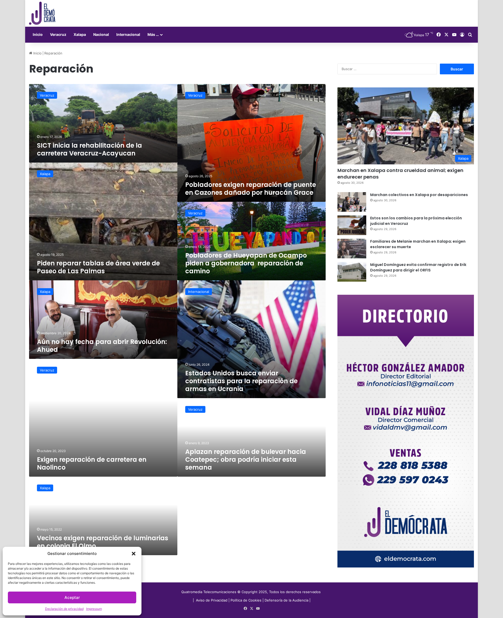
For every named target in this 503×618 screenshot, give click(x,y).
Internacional (128, 34)
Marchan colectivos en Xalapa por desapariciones (419, 194)
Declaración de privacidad (64, 609)
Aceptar (72, 597)
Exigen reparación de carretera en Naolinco (91, 463)
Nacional (101, 34)
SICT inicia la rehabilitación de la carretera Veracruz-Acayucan (89, 149)
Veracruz (58, 34)
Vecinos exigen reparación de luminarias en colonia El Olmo (102, 542)
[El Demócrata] (42, 13)
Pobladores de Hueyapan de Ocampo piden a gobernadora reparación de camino (246, 263)
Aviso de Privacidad (212, 600)
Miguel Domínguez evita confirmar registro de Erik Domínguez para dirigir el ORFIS (418, 267)
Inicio (38, 34)
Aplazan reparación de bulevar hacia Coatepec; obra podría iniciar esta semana (245, 459)
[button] (133, 553)
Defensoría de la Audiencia (286, 600)
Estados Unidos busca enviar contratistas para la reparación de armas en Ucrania (241, 381)
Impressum (94, 609)
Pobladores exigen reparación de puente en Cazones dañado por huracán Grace (250, 188)
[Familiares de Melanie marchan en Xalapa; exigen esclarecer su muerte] (351, 248)
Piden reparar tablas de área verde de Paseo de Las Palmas (98, 267)
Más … (153, 34)
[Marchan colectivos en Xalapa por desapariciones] (351, 202)
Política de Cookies (246, 600)
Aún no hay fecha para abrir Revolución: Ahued (102, 345)
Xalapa (80, 34)
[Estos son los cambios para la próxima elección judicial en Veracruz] (351, 225)
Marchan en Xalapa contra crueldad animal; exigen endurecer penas (400, 173)
